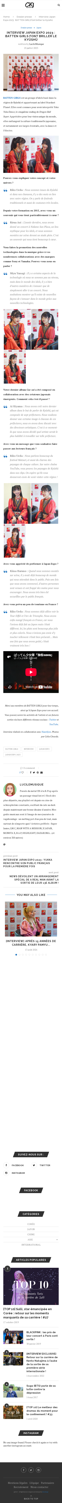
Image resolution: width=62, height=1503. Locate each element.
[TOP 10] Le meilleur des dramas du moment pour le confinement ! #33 (42, 1411)
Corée (31, 1224)
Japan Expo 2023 (12, 755)
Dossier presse (24, 17)
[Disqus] (31, 1003)
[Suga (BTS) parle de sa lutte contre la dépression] (13, 1390)
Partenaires (47, 1482)
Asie (30, 1239)
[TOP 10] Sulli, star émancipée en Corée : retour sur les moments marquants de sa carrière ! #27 (27, 1313)
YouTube (53, 724)
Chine (31, 1234)
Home (6, 17)
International (31, 1244)
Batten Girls (11, 749)
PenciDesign (45, 1492)
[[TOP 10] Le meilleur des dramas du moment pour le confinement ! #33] (13, 1412)
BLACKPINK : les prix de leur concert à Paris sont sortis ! (42, 1336)
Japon (39, 28)
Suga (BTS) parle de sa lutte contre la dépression (41, 1389)
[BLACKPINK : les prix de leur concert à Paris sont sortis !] (13, 1337)
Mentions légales (17, 1482)
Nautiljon (46, 731)
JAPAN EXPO (44, 749)
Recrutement (21, 1487)
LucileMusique (36, 44)
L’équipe (34, 1482)
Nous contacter (39, 1487)
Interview (29, 749)
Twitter (52, 719)
